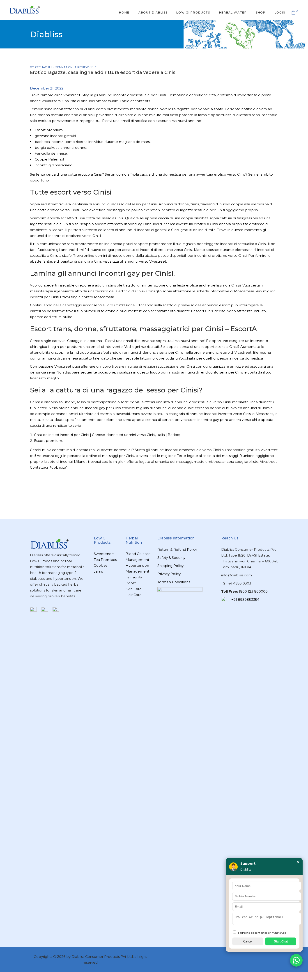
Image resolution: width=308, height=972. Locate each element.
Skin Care (134, 589)
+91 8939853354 (245, 599)
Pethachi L (44, 67)
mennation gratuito (243, 450)
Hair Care (134, 595)
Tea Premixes (105, 559)
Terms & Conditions (173, 582)
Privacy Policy (169, 574)
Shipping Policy (170, 566)
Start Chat (281, 941)
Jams (98, 571)
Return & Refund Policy (177, 549)
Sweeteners (104, 554)
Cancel (247, 941)
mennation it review (72, 67)
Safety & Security (171, 557)
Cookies (100, 565)
